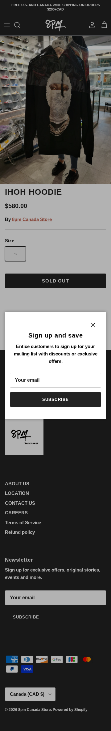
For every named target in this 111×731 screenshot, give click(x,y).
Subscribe (55, 399)
